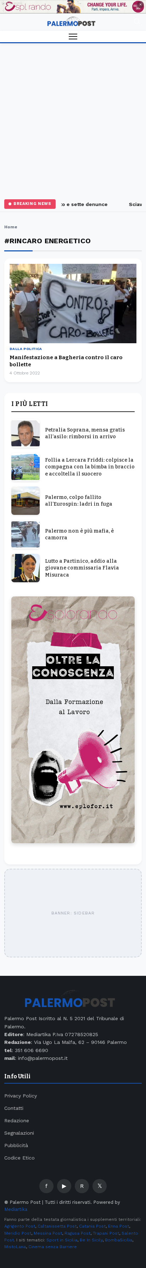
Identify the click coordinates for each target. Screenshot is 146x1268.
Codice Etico (19, 1158)
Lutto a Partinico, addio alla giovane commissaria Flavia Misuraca (82, 568)
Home (10, 226)
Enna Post (118, 1226)
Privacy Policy (20, 1096)
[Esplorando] (73, 6)
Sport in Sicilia (61, 1240)
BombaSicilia (118, 1240)
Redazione (16, 1120)
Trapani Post (106, 1233)
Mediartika (15, 1209)
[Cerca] (137, 22)
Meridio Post (17, 1233)
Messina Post (48, 1233)
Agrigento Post (19, 1226)
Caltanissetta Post (57, 1226)
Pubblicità (16, 1145)
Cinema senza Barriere (52, 1246)
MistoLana (15, 1246)
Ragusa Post (77, 1233)
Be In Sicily (91, 1240)
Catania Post (92, 1226)
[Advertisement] (73, 120)
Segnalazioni (19, 1133)
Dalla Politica (26, 349)
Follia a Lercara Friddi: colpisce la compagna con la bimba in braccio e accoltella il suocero (90, 467)
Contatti (13, 1108)
